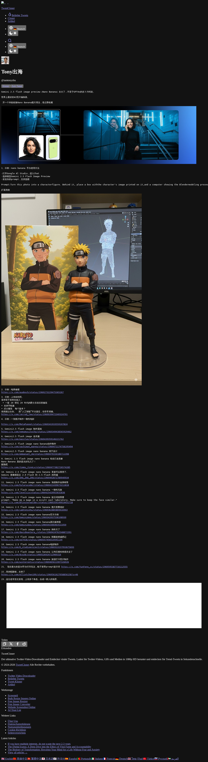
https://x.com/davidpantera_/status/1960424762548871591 (36, 532)
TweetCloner (22, 664)
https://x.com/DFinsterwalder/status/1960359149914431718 (37, 502)
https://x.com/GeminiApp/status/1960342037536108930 (33, 517)
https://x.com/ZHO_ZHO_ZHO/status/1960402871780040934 (35, 477)
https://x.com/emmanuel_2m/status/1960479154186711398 (35, 454)
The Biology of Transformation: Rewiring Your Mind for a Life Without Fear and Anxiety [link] (54, 749)
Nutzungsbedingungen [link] (19, 727)
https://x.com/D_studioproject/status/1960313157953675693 (37, 547)
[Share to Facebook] (17, 644)
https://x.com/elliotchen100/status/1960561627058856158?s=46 (39, 574)
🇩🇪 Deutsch (19, 29)
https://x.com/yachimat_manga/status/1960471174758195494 (37, 446)
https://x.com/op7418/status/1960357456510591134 (31, 539)
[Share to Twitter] (11, 644)
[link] (18, 15)
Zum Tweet (17, 86)
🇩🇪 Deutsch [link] (121, 758)
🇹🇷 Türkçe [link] (148, 758)
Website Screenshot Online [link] (21, 707)
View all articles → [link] (17, 752)
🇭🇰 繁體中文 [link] (34, 758)
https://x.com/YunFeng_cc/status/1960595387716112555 (94, 567)
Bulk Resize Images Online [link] (22, 698)
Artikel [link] (11, 21)
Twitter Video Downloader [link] (21, 675)
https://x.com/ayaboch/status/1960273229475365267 (32, 392)
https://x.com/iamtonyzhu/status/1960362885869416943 (34, 510)
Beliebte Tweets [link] (16, 678)
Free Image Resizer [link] (18, 701)
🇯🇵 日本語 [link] (47, 758)
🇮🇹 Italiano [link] (97, 758)
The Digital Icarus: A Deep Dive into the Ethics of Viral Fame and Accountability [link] (49, 746)
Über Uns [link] (13, 721)
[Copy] (4, 644)
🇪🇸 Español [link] (71, 758)
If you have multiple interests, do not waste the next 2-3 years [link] (39, 743)
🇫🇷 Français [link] (109, 758)
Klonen (6, 86)
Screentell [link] (13, 695)
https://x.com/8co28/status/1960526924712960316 (31, 554)
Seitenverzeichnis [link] (17, 732)
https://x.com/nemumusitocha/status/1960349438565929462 (36, 431)
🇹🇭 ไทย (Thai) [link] (135, 758)
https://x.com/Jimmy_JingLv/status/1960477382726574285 (35, 467)
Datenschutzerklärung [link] (19, 724)
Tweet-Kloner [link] (15, 681)
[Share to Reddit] (24, 644)
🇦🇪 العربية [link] (173, 758)
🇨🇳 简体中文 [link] (20, 758)
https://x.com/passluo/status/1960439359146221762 (32, 439)
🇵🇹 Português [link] (84, 758)
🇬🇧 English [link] (7, 758)
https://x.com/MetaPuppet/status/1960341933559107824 (34, 424)
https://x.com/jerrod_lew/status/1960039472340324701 (34, 414)
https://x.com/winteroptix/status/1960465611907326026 (35, 562)
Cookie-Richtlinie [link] (17, 729)
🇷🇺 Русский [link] (161, 758)
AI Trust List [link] (14, 710)
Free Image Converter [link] (19, 704)
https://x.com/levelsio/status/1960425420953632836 (33, 492)
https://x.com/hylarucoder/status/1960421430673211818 (35, 485)
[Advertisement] (104, 605)
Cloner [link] (11, 18)
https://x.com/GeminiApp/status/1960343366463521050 (33, 525)
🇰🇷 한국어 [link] (59, 758)
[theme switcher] (13, 33)
